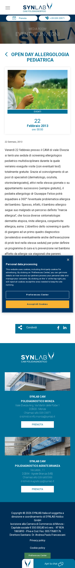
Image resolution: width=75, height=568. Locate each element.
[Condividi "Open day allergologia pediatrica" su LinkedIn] (64, 328)
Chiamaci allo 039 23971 (37, 412)
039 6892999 (45, 477)
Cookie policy (37, 548)
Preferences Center (38, 555)
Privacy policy (37, 540)
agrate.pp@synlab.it (43, 481)
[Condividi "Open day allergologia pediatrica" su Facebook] (58, 328)
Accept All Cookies (37, 304)
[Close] (68, 260)
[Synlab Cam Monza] (37, 11)
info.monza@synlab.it (43, 416)
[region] (37, 284)
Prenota (23, 18)
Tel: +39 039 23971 (55, 18)
